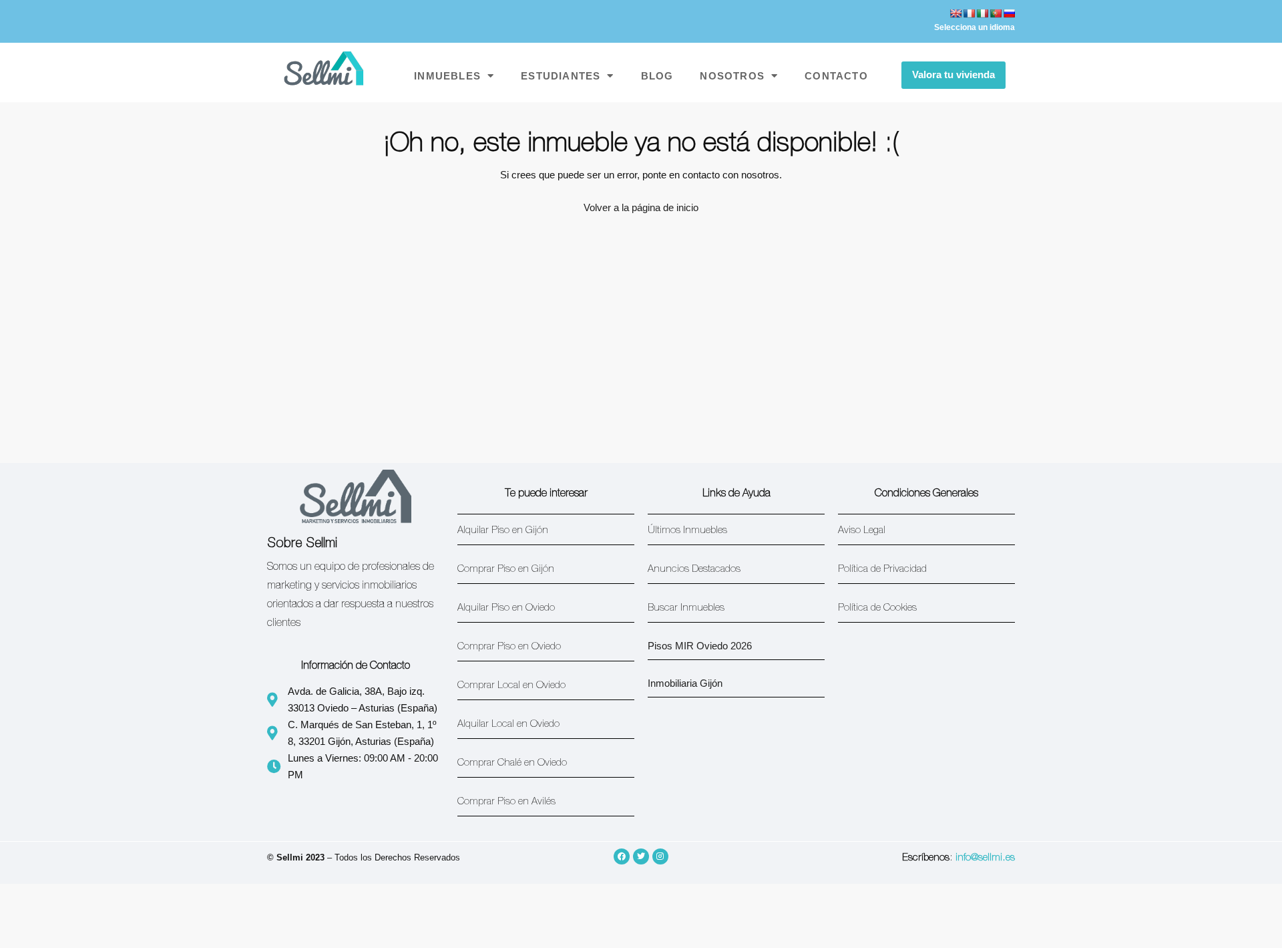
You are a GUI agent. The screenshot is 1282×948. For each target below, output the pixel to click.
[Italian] (982, 13)
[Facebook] (622, 856)
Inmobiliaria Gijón (685, 683)
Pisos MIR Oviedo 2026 (700, 645)
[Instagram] (660, 856)
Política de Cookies (877, 608)
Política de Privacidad (882, 570)
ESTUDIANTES (560, 76)
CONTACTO (836, 76)
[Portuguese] (996, 13)
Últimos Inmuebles (687, 531)
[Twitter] (641, 856)
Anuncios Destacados (694, 570)
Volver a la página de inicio (641, 207)
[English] (955, 13)
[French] (969, 13)
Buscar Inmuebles (686, 608)
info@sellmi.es (985, 858)
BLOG (657, 76)
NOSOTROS (732, 76)
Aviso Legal (861, 531)
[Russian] (1009, 13)
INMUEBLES (447, 76)
